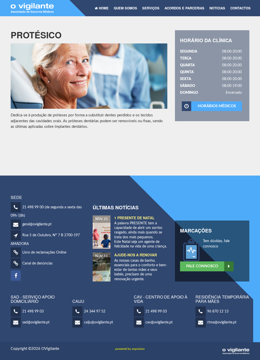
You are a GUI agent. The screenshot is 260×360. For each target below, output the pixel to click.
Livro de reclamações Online (44, 252)
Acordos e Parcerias (184, 8)
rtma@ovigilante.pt (221, 322)
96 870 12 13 (218, 311)
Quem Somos (125, 8)
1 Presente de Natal (134, 217)
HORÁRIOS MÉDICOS (217, 106)
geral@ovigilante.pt (37, 224)
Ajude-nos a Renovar (135, 254)
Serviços (150, 8)
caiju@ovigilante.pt (98, 322)
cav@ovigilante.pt (159, 322)
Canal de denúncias (37, 263)
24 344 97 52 (94, 311)
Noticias (217, 8)
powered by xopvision (130, 348)
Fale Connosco (202, 266)
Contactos (240, 8)
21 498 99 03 (33, 311)
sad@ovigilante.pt (36, 322)
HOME (103, 8)
